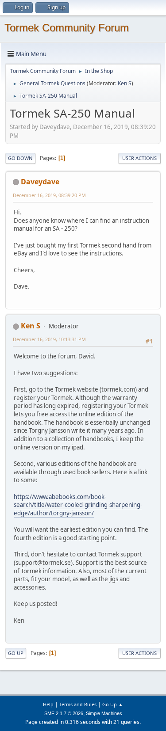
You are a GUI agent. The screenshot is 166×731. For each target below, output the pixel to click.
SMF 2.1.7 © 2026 (63, 713)
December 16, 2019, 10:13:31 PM (49, 339)
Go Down (20, 158)
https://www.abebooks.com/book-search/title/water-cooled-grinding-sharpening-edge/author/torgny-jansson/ (78, 505)
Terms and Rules (78, 704)
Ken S (124, 83)
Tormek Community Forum (66, 28)
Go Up (15, 653)
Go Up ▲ (112, 704)
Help (48, 704)
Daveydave (40, 182)
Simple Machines (104, 713)
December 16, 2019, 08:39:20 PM (49, 195)
